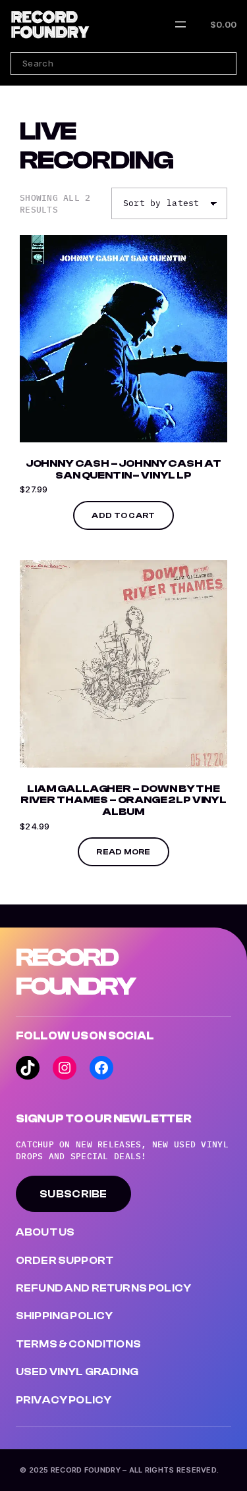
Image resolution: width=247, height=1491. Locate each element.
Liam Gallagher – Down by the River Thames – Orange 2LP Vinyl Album (123, 800)
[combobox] (123, 63)
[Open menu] (180, 24)
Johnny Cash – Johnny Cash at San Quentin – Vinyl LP (124, 469)
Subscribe (73, 1194)
